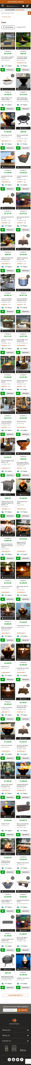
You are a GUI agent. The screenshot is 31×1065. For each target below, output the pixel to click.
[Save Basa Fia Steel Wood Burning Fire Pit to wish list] (28, 803)
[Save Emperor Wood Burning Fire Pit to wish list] (12, 840)
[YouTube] (14, 1060)
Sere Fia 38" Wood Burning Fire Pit (22, 706)
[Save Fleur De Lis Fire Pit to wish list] (12, 725)
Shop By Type (6, 17)
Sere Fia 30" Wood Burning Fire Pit (22, 938)
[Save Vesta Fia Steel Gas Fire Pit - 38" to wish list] (28, 235)
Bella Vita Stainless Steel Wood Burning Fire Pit (7, 545)
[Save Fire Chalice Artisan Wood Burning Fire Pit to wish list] (28, 440)
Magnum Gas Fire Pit (23, 863)
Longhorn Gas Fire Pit (23, 978)
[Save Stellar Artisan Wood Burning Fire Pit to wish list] (12, 235)
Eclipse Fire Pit (5, 824)
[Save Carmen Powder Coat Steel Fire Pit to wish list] (12, 917)
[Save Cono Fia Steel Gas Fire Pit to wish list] (28, 154)
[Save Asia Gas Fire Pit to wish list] (28, 399)
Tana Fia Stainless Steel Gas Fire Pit (6, 299)
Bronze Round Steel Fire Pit (22, 135)
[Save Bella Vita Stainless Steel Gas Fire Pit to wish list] (12, 605)
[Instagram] (9, 1060)
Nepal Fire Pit (5, 666)
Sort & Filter (9, 27)
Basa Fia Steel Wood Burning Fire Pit (23, 824)
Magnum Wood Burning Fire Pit (21, 543)
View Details (10, 69)
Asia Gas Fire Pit (21, 421)
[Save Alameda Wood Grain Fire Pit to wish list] (28, 878)
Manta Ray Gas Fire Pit (22, 587)
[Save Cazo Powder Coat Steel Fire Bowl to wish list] (12, 878)
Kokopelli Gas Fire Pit (23, 668)
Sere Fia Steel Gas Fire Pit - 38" (7, 217)
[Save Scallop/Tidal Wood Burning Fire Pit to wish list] (28, 764)
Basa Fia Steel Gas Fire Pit (6, 381)
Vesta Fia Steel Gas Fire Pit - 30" (22, 381)
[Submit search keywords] (29, 13)
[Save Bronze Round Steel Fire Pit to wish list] (28, 114)
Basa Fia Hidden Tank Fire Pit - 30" (7, 461)
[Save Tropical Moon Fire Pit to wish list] (28, 605)
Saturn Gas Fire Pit (6, 586)
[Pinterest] (18, 1060)
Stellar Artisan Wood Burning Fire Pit (7, 258)
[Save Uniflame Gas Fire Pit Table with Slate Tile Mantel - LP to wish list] (12, 481)
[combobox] (15, 13)
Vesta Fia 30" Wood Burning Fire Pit (6, 785)
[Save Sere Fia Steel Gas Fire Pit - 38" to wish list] (12, 195)
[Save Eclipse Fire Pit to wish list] (12, 803)
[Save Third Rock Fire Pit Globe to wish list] (28, 481)
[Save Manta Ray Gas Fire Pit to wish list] (28, 564)
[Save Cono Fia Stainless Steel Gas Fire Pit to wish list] (12, 399)
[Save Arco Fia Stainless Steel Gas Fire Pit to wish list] (28, 276)
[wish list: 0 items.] (23, 6)
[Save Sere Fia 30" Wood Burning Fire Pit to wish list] (28, 917)
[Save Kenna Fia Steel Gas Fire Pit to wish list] (12, 317)
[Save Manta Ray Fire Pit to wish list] (12, 114)
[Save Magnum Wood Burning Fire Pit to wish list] (28, 522)
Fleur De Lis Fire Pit (6, 745)
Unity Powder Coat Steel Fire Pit (22, 340)
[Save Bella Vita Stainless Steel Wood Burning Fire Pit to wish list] (12, 522)
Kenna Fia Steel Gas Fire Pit (7, 340)
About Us (6, 1035)
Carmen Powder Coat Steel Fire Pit (7, 939)
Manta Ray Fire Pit (6, 135)
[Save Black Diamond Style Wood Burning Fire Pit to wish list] (12, 956)
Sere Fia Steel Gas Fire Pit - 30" (23, 217)
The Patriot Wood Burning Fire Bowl (22, 57)
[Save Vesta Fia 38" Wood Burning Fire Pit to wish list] (28, 725)
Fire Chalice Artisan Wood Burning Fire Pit (23, 463)
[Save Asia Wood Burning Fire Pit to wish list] (12, 154)
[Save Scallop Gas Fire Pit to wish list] (12, 685)
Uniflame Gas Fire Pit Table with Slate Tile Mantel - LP (7, 503)
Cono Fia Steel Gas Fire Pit (22, 176)
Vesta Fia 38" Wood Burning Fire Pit (22, 746)
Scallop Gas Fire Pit (6, 707)
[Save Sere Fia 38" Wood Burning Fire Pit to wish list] (28, 685)
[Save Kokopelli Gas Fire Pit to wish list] (28, 646)
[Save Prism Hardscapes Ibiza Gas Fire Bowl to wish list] (28, 75)
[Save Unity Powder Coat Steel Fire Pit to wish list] (28, 317)
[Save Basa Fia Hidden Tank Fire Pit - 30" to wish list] (12, 440)
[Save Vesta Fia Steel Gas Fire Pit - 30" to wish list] (28, 358)
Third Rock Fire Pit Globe (22, 502)
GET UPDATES (22, 1010)
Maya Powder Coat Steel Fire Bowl (6, 98)
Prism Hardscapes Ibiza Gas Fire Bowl (22, 98)
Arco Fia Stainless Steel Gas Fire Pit (22, 299)
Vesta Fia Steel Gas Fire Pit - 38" (22, 258)
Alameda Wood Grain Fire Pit (23, 901)
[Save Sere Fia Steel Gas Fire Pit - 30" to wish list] (28, 195)
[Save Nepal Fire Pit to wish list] (12, 646)
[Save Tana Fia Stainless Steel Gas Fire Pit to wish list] (12, 276)
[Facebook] (21, 1060)
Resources (6, 1030)
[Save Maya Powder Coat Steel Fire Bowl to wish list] (12, 75)
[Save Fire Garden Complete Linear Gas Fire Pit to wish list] (12, 35)
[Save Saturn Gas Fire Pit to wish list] (12, 564)
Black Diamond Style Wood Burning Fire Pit (7, 977)
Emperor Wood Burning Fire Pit (5, 861)
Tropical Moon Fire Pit (23, 625)
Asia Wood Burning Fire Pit (6, 176)
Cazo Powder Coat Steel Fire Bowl (6, 901)
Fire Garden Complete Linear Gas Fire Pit (7, 57)
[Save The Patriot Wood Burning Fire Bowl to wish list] (28, 35)
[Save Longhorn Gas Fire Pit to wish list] (28, 956)
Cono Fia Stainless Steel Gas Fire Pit (6, 422)
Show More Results (15, 995)
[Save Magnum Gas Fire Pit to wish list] (28, 840)
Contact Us (6, 1041)
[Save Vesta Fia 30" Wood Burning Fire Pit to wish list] (12, 764)
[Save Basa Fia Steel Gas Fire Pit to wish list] (12, 358)
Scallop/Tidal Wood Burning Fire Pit (22, 785)
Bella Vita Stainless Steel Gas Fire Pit (6, 628)
